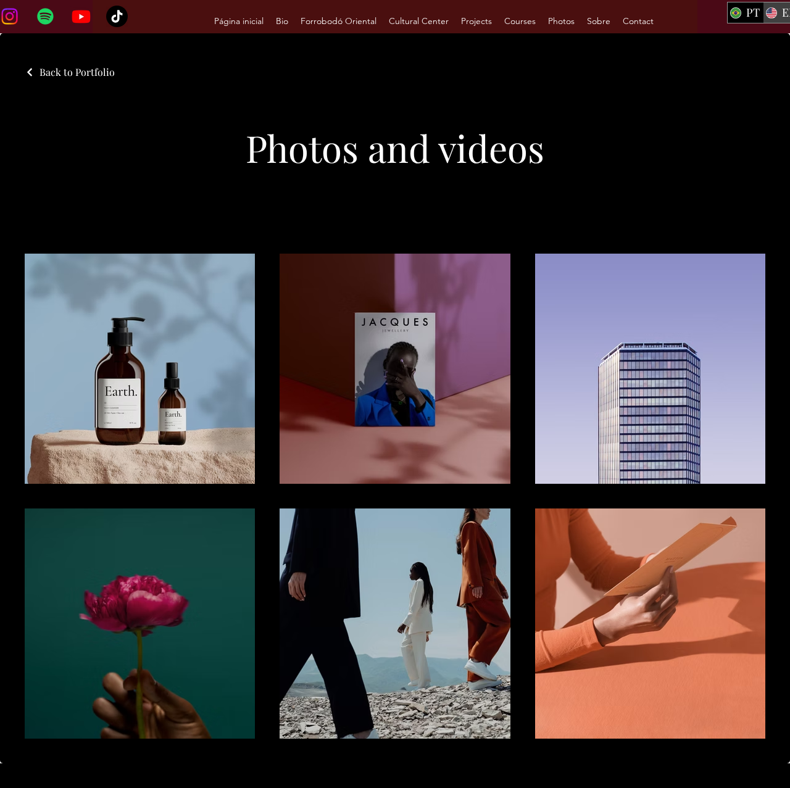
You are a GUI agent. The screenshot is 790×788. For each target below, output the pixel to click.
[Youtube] (81, 16)
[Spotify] (45, 16)
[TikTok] (117, 16)
